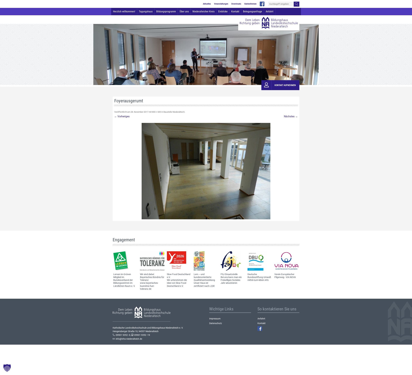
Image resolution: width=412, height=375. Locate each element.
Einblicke (223, 11)
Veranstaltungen (221, 4)
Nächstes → (291, 116)
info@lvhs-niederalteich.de (129, 339)
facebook (262, 4)
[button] (7, 368)
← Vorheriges (122, 116)
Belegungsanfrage (252, 11)
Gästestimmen (250, 4)
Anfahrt (269, 11)
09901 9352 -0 (123, 335)
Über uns (184, 11)
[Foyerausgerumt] (206, 171)
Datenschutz (215, 323)
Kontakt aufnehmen (285, 85)
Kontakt (235, 11)
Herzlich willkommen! (124, 11)
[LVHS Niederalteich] (268, 22)
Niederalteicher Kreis (203, 11)
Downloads (236, 4)
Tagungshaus (146, 11)
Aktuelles (207, 4)
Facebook (260, 328)
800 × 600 (156, 112)
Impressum (214, 318)
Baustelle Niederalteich (174, 112)
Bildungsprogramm (166, 11)
